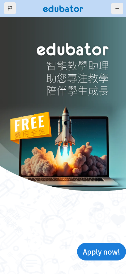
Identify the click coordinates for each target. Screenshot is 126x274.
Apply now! (101, 251)
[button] (10, 8)
